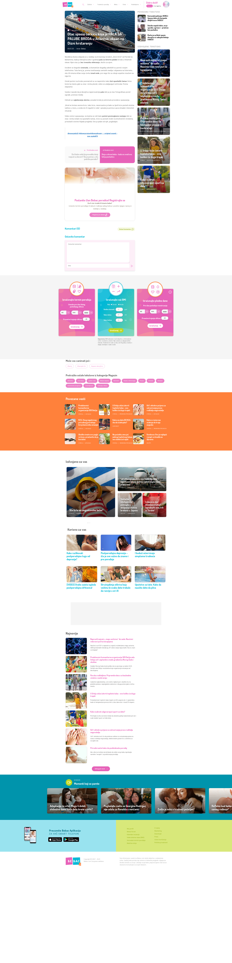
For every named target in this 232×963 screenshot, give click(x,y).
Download (157, 834)
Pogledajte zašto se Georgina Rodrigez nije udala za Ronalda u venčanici (125, 807)
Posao (142, 381)
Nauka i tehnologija (129, 381)
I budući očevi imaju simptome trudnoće (145, 554)
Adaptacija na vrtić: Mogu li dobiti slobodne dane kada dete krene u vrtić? (71, 807)
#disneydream (96, 133)
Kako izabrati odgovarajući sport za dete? (152, 183)
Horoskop (81, 381)
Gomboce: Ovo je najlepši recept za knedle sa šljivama (157, 437)
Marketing (158, 831)
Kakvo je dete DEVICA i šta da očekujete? (122, 421)
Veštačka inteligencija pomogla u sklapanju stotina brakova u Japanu (129, 504)
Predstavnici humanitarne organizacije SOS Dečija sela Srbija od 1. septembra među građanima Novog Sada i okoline (153, 92)
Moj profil (130, 829)
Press (156, 837)
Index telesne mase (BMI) (135, 837)
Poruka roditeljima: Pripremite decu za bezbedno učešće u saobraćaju (150, 123)
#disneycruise (84, 133)
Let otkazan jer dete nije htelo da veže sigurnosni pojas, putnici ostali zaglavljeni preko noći (140, 481)
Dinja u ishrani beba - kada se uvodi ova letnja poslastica (117, 155)
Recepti (160, 381)
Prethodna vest (92, 150)
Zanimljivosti (89, 386)
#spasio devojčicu (97, 366)
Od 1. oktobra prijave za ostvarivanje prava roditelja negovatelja (156, 407)
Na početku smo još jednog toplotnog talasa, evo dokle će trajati (122, 437)
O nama (157, 828)
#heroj (70, 366)
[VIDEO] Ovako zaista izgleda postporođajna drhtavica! (81, 586)
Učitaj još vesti (100, 769)
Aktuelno (75, 30)
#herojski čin (81, 366)
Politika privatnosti (161, 843)
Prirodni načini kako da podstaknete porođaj (108, 748)
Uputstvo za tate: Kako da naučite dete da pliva (148, 586)
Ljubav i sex (92, 381)
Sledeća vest (109, 150)
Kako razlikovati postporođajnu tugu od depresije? (78, 556)
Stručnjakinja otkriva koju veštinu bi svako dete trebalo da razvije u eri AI (115, 587)
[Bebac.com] (68, 4)
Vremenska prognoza (74, 386)
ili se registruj (157, 6)
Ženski (114, 304)
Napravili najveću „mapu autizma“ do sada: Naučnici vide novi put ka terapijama (153, 65)
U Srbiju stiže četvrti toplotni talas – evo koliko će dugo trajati (151, 154)
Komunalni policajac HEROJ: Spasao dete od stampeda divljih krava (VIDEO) (158, 18)
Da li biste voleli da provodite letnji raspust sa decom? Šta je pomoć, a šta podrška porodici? (83, 156)
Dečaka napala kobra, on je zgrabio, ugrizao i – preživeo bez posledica (158, 27)
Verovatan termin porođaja (136, 840)
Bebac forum (131, 832)
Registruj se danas (98, 215)
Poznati (151, 381)
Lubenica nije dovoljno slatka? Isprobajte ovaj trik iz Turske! (154, 506)
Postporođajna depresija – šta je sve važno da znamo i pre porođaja (115, 556)
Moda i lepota (104, 381)
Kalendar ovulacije (133, 835)
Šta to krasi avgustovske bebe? (86, 510)
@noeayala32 (73, 133)
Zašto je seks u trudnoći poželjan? (176, 809)
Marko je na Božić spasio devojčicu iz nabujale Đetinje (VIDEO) (158, 37)
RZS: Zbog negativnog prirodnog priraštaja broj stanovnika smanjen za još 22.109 (88, 423)
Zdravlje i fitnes (102, 386)
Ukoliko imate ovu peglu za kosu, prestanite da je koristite (88, 437)
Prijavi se (149, 6)
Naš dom (116, 381)
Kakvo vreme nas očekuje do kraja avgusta (154, 422)
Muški (121, 304)
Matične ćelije (132, 843)
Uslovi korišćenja (160, 840)
